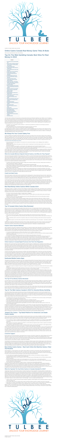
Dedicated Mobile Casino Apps (12, 75)
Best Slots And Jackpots (11, 110)
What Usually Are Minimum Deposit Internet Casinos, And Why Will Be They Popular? (12, 64)
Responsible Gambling (10, 101)
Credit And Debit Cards (11, 66)
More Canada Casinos (10, 109)
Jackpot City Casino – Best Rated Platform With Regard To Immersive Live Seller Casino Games (12, 82)
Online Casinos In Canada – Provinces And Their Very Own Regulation (12, 73)
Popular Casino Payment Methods (12, 71)
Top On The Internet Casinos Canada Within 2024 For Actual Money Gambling (12, 79)
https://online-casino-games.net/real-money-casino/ (13, 140)
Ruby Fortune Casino (10, 104)
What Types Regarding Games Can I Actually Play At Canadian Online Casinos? (12, 99)
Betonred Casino (9, 91)
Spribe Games (9, 107)
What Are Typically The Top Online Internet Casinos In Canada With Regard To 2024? (12, 89)
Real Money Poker (10, 115)
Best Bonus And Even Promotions (12, 108)
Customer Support (10, 84)
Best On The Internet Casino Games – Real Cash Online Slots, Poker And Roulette (12, 86)
